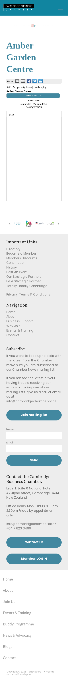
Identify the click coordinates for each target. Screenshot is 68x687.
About (11, 317)
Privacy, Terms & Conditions (28, 294)
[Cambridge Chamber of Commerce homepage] (29, 7)
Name (10, 429)
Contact (12, 335)
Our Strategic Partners (23, 277)
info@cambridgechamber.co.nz (31, 524)
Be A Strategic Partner (23, 281)
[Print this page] (17, 81)
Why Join (13, 326)
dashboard (34, 672)
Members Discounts (21, 258)
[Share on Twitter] (34, 81)
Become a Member (21, 253)
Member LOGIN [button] (34, 559)
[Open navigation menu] (60, 7)
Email (9, 442)
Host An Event (17, 272)
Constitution (16, 263)
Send (34, 460)
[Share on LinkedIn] (40, 81)
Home (11, 312)
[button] (9, 223)
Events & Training (19, 330)
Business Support (19, 321)
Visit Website (33, 96)
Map (11, 114)
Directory (13, 249)
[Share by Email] (23, 81)
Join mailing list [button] (34, 415)
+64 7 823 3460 (18, 528)
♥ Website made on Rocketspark (30, 673)
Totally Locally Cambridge (26, 286)
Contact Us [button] (34, 542)
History (11, 267)
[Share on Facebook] (29, 81)
